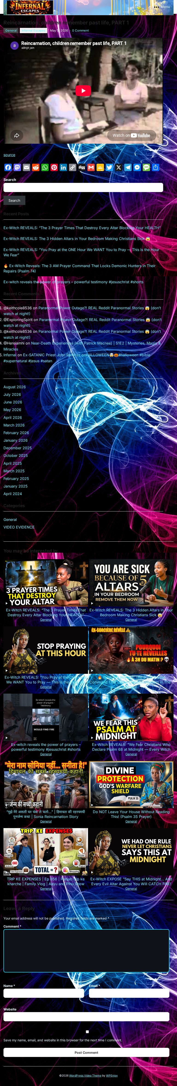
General (11, 30)
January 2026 (15, 440)
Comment (12, 926)
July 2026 (12, 394)
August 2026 (14, 387)
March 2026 (14, 425)
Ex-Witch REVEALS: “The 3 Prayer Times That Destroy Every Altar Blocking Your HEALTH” (82, 227)
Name (9, 986)
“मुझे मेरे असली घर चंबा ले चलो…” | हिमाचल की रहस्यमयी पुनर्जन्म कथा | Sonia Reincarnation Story (45, 814)
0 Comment (80, 30)
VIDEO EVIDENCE (19, 527)
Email (94, 986)
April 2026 (12, 417)
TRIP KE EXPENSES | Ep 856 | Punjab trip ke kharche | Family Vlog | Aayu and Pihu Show (46, 881)
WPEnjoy (112, 1075)
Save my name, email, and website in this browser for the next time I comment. (62, 1040)
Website (9, 1009)
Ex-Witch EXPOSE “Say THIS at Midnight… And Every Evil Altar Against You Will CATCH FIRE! (131, 881)
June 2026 (12, 402)
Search (9, 179)
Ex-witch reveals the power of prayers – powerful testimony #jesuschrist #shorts (73, 282)
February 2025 (16, 478)
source (9, 154)
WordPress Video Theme (85, 1075)
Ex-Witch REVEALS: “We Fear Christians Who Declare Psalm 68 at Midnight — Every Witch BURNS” (131, 749)
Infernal (9, 355)
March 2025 (14, 471)
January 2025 (15, 486)
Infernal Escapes (33, 30)
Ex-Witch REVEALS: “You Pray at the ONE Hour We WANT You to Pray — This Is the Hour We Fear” (46, 682)
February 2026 (16, 432)
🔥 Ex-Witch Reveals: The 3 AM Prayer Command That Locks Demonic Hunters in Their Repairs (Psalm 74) (131, 682)
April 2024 (12, 493)
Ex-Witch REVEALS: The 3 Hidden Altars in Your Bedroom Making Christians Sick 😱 (76, 238)
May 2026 (12, 409)
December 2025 (17, 448)
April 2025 (12, 463)
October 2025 (15, 455)
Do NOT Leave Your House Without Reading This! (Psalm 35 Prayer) (131, 814)
